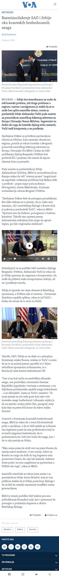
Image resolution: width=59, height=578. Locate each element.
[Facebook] (9, 574)
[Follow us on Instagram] (24, 547)
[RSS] (31, 547)
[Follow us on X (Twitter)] (11, 547)
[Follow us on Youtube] (17, 547)
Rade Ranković (9, 35)
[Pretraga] (50, 574)
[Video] (36, 574)
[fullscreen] (54, 259)
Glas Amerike (14, 238)
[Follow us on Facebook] (4, 547)
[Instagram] (22, 574)
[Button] (51, 47)
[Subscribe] (37, 547)
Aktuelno (7, 12)
